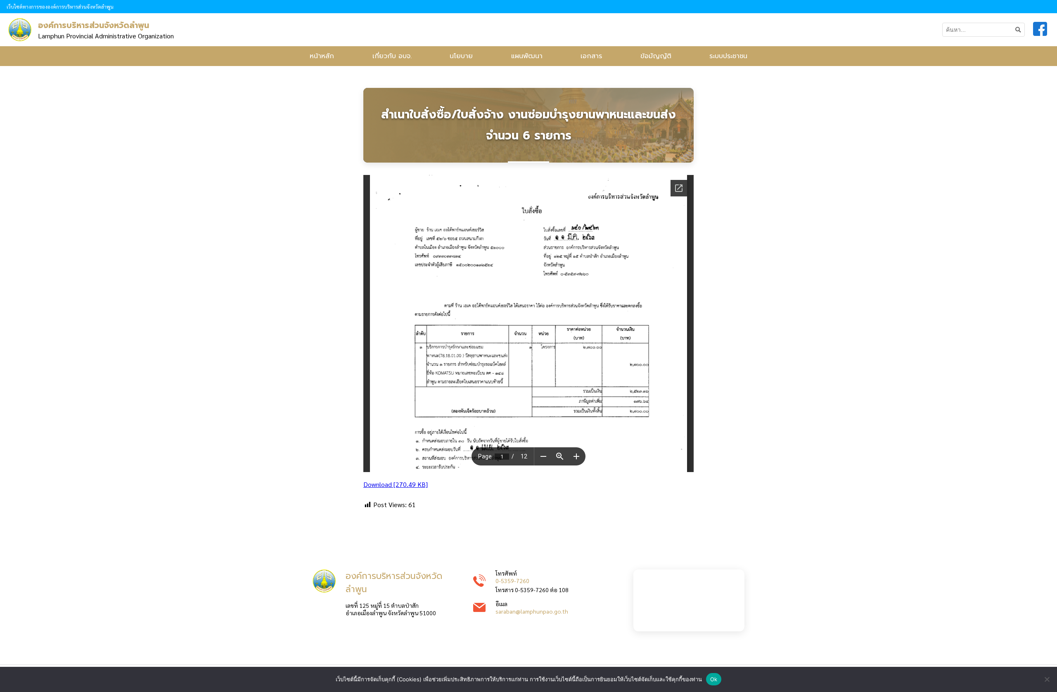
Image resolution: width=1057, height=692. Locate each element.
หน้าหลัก (322, 56)
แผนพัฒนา (527, 56)
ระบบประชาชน (728, 56)
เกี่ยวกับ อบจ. (392, 56)
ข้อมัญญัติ (655, 56)
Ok (714, 679)
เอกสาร (591, 56)
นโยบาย (461, 56)
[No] (1047, 679)
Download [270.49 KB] (395, 484)
